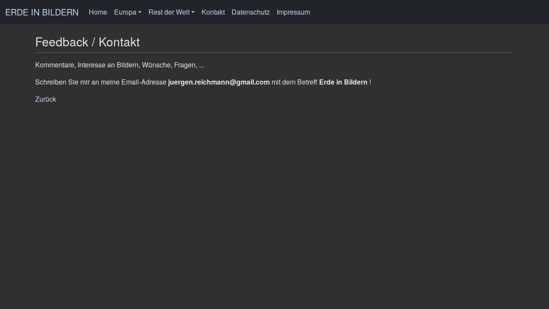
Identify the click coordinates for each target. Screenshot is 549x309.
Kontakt (213, 12)
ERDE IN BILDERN (41, 12)
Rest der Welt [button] (169, 12)
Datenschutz (251, 12)
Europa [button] (125, 12)
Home (98, 12)
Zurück (45, 99)
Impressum (293, 12)
